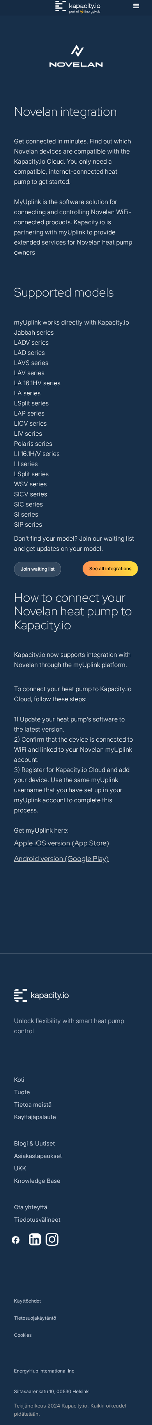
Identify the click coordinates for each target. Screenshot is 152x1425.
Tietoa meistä (32, 1104)
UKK (20, 1168)
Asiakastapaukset (38, 1156)
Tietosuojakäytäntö (35, 1318)
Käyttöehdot (27, 1301)
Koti (19, 1079)
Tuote (22, 1092)
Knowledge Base (37, 1180)
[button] (136, 6)
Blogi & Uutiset (34, 1143)
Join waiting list (38, 569)
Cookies (23, 1335)
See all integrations (110, 568)
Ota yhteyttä (30, 1207)
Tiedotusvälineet (37, 1219)
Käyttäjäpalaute (35, 1117)
